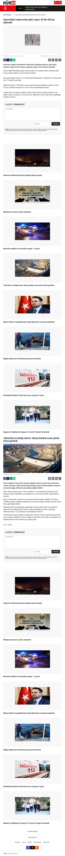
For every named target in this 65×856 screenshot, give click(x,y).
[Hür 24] (9, 2)
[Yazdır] (49, 60)
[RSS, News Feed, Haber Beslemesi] (37, 847)
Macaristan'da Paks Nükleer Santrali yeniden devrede (35, 8)
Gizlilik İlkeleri (37, 842)
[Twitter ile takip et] (32, 847)
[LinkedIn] (11, 60)
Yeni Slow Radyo (32, 831)
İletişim (30, 842)
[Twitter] (7, 60)
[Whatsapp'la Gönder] (14, 60)
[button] (53, 60)
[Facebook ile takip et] (28, 847)
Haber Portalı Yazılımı (12, 853)
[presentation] (9, 8)
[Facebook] (4, 60)
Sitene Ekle (46, 842)
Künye (24, 842)
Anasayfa (8, 14)
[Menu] (55, 2)
